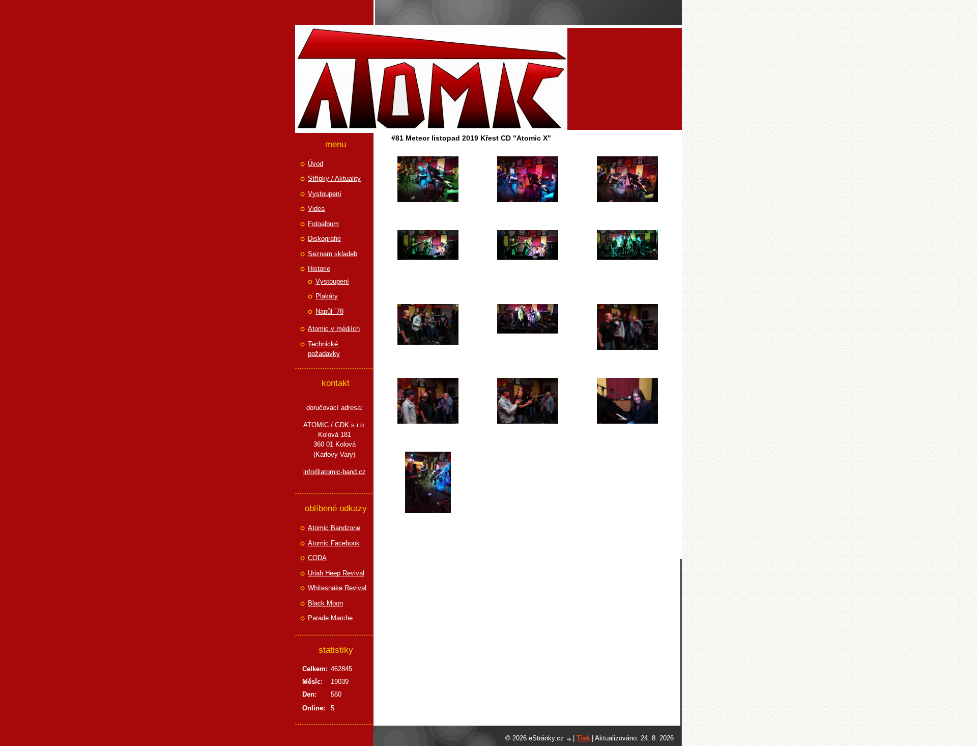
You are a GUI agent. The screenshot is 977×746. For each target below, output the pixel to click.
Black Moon (325, 603)
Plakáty (326, 296)
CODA (317, 558)
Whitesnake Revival (337, 588)
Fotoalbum (323, 224)
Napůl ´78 (329, 311)
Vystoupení (324, 194)
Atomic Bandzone (334, 528)
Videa (316, 208)
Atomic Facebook (334, 543)
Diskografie (324, 238)
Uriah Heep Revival (336, 573)
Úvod (315, 164)
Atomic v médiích (334, 329)
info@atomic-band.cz (334, 472)
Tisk (583, 738)
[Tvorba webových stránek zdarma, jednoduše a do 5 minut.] (569, 739)
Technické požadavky (324, 349)
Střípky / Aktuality (334, 178)
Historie (319, 268)
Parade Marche (330, 618)
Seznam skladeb (332, 254)
